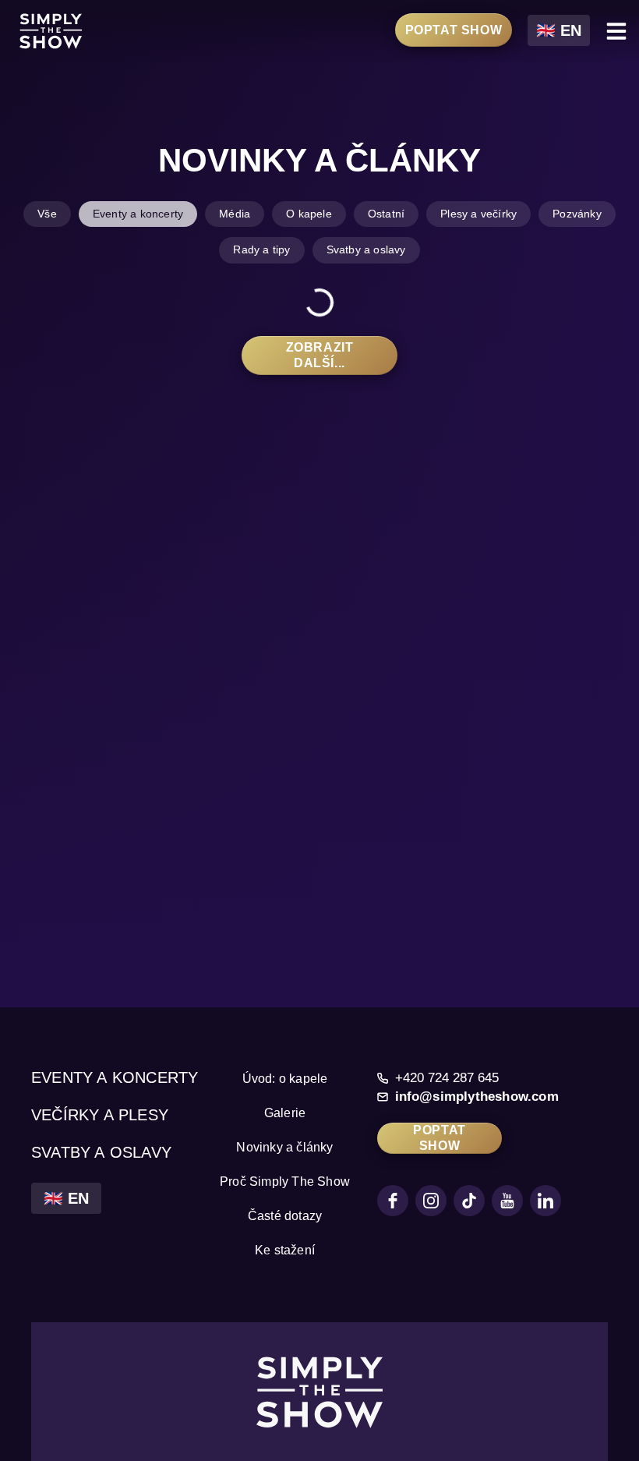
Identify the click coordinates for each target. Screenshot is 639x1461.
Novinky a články (284, 1147)
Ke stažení (285, 1250)
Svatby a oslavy (101, 1152)
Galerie (284, 1113)
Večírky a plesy (99, 1114)
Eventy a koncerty (114, 1077)
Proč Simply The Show (285, 1181)
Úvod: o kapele (285, 1078)
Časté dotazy (285, 1215)
